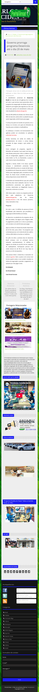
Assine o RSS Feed (22, 600)
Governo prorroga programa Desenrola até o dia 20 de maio (19, 35)
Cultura (7, 621)
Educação (7, 627)
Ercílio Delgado (9, 630)
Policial (7, 642)
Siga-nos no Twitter (22, 595)
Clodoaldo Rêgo (9, 618)
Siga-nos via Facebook (23, 589)
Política (7, 645)
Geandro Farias (9, 636)
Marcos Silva (8, 639)
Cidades (15, 34)
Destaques (8, 624)
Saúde (6, 648)
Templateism (30, 687)
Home (9, 34)
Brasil (6, 612)
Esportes (7, 633)
